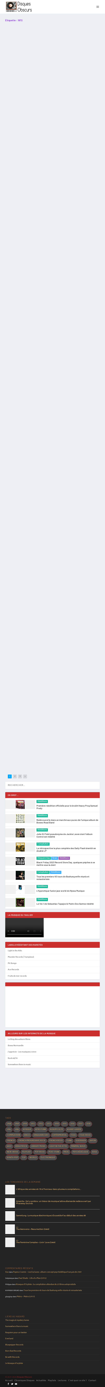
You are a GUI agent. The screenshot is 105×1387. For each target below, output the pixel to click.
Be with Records (12, 1357)
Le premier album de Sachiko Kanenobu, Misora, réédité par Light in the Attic (50, 647)
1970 (25, 1123)
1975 (64, 1123)
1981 (9, 1129)
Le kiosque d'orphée (14, 1363)
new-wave (12, 1152)
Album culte (56, 1129)
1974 (57, 1123)
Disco (27, 1135)
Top (24, 1157)
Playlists (52, 1380)
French (11, 1140)
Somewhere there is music (19, 1064)
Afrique (27, 1129)
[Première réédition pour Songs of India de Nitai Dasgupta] (52, 708)
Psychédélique (80, 1152)
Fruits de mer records (17, 976)
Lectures (62, 1380)
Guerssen (81, 1140)
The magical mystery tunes (17, 1320)
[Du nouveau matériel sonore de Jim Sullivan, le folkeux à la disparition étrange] (50, 333)
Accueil (9, 1380)
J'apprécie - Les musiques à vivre (22, 1052)
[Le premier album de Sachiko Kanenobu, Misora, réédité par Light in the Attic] (52, 611)
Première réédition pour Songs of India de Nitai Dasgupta (39, 744)
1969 (17, 1123)
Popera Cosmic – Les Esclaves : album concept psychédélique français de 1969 (47, 1272)
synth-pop (12, 1157)
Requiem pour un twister (16, 1332)
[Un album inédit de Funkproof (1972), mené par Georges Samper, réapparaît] (52, 425)
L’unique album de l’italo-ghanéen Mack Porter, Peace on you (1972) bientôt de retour (50, 552)
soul (94, 1152)
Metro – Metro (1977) (26, 1296)
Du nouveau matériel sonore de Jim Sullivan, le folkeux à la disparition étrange (50, 367)
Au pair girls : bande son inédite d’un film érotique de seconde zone (44, 273)
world (33, 1157)
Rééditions (42, 801)
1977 (80, 1123)
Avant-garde (74, 1129)
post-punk (54, 1152)
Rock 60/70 (13, 1058)
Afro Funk (40, 1129)
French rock (56, 1140)
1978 (88, 1123)
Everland (9, 1338)
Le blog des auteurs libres (19, 1039)
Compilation (43, 844)
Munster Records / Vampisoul (21, 957)
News (54, 858)
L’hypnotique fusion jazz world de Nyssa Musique (60, 890)
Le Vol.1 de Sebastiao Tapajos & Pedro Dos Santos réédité (39, 169)
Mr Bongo (12, 963)
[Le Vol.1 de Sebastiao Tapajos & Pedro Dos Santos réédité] (52, 137)
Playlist (26, 1152)
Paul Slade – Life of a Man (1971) (32, 1278)
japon (93, 1140)
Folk (73, 1135)
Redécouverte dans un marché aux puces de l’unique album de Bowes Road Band (51, 83)
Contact (92, 1380)
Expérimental (59, 1135)
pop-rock (40, 1152)
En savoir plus (17, 100)
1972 (41, 1123)
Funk (69, 1140)
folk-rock (85, 1135)
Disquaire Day (44, 858)
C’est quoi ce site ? (77, 1380)
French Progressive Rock (31, 1140)
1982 (17, 1129)
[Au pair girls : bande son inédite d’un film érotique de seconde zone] (52, 233)
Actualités (41, 1380)
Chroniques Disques (24, 1380)
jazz (9, 1146)
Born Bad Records (13, 1351)
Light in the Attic (15, 950)
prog (66, 1152)
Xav (7, 1272)
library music (38, 1146)
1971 (33, 1123)
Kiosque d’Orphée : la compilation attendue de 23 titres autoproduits (46, 1284)
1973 (49, 1123)
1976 (72, 1123)
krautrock (21, 1146)
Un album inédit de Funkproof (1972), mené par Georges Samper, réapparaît (49, 461)
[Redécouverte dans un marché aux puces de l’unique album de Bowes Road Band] (51, 52)
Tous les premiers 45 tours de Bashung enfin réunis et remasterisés (53, 1290)
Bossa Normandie (15, 1045)
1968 (9, 1123)
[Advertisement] (52, 1007)
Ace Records (13, 969)
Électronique (48, 1157)
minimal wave (78, 1146)
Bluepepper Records (14, 1345)
